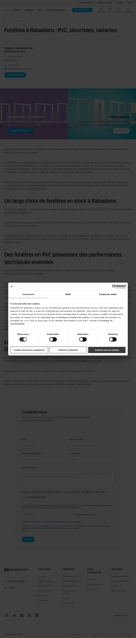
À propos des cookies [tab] (108, 294)
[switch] (53, 339)
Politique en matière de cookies (73, 317)
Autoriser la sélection (68, 350)
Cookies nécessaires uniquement (29, 350)
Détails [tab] (68, 294)
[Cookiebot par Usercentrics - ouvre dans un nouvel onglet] (114, 286)
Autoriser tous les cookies (107, 350)
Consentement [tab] (28, 294)
